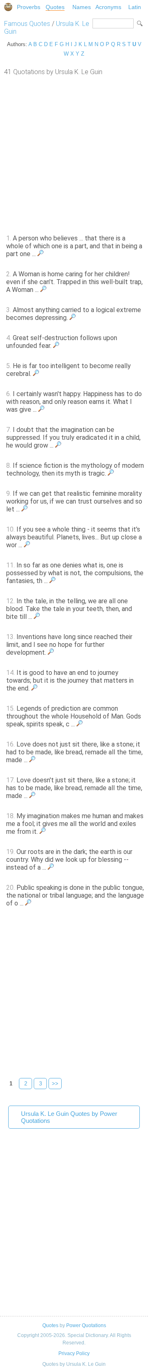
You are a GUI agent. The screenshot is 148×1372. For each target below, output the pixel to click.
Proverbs (28, 7)
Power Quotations (86, 1325)
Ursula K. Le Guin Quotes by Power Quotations (69, 1117)
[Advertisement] (74, 154)
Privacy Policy (74, 1353)
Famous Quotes (27, 24)
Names (81, 7)
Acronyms (108, 7)
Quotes (55, 7)
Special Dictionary (8, 7)
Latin (134, 7)
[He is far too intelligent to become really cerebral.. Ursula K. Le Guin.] (36, 374)
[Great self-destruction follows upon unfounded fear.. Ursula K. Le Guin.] (56, 346)
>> (55, 1083)
